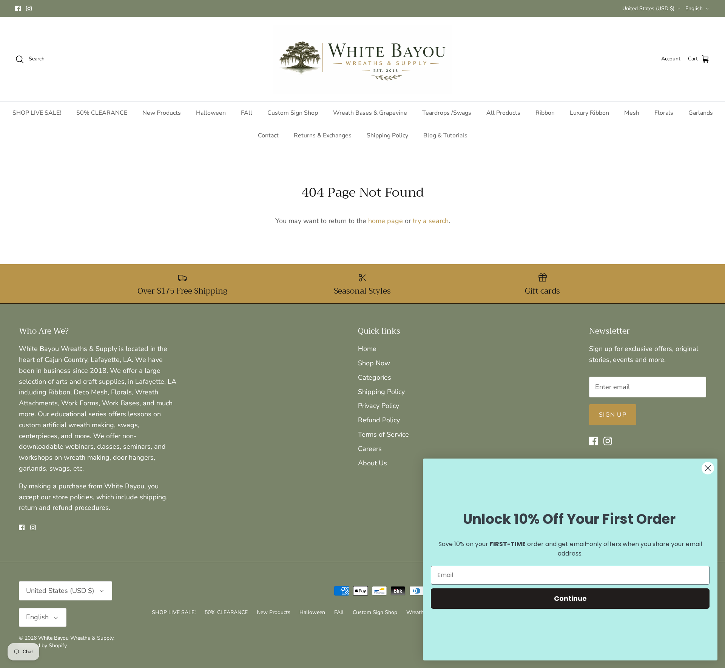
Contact (268, 135)
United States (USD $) (648, 8)
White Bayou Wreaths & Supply (75, 638)
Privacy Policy (378, 405)
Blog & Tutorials (445, 135)
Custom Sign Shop (292, 113)
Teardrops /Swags (446, 113)
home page (385, 220)
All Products (503, 113)
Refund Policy (379, 420)
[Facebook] (18, 8)
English (694, 8)
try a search (431, 220)
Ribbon (545, 113)
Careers (370, 448)
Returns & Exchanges (323, 135)
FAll (246, 113)
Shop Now (374, 363)
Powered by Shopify (43, 645)
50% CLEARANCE (101, 113)
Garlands (700, 113)
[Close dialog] (707, 468)
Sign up (612, 415)
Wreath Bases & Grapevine (370, 113)
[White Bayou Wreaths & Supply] (362, 59)
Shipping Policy (387, 135)
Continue (570, 598)
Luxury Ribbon (589, 113)
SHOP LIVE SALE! (36, 113)
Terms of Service (383, 434)
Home (367, 348)
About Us (372, 463)
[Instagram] (29, 8)
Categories (374, 377)
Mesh (631, 113)
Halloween (211, 113)
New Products (161, 113)
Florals (663, 113)
